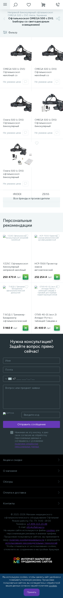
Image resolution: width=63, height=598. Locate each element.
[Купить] (25, 277)
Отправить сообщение (31, 424)
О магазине (10, 470)
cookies (50, 530)
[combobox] (9, 379)
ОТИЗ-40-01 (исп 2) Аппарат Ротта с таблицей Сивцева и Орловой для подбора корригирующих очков (47, 321)
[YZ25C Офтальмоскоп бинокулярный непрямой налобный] (15, 247)
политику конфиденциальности (26, 539)
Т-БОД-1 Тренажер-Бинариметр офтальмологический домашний (15, 319)
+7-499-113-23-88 (37, 524)
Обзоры (8, 481)
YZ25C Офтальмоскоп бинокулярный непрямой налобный (15, 266)
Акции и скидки (12, 460)
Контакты (9, 503)
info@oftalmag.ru (35, 527)
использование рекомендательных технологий (31, 543)
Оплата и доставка (14, 492)
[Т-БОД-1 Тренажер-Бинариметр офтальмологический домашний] (15, 298)
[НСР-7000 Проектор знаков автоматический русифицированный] (47, 247)
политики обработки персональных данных (27, 445)
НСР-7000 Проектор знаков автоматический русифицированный (46, 268)
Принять (31, 592)
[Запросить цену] (25, 81)
